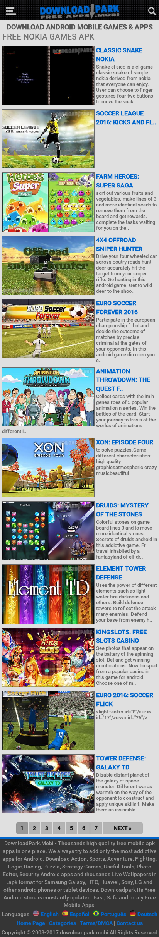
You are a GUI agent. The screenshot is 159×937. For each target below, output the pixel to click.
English (50, 914)
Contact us (130, 923)
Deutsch (147, 914)
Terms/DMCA (96, 923)
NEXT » (123, 828)
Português (113, 914)
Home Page (31, 923)
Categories (62, 923)
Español (80, 914)
